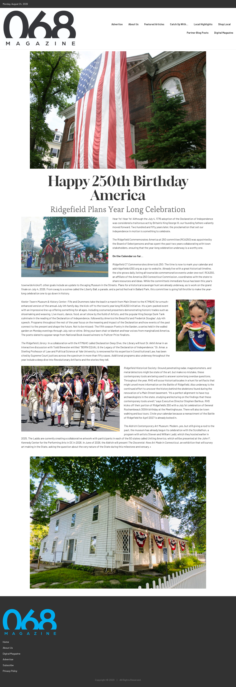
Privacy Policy (10, 670)
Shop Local (224, 24)
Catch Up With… (179, 24)
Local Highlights (203, 24)
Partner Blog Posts (198, 32)
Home (6, 641)
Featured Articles (154, 24)
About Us (133, 24)
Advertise (117, 24)
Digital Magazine (223, 32)
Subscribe (8, 665)
